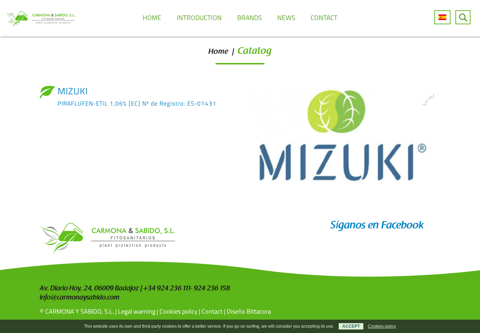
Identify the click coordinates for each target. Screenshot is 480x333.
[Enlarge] (427, 98)
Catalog (255, 51)
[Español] (442, 17)
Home (218, 52)
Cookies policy (178, 311)
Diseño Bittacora (249, 311)
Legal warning (136, 311)
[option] (342, 139)
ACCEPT (351, 326)
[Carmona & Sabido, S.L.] (40, 18)
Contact (212, 311)
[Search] (463, 17)
